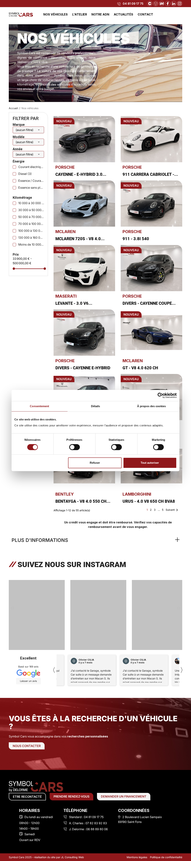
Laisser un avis (28, 681)
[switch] (74, 447)
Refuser (95, 462)
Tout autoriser (150, 462)
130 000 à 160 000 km (31, 237)
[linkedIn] (173, 3)
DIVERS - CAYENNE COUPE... (149, 303)
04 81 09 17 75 (133, 3)
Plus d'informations (40, 540)
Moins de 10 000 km (31, 244)
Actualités (123, 14)
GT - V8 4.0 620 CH (140, 368)
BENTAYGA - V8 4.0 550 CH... (82, 501)
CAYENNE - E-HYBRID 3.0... (80, 174)
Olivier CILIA (86, 659)
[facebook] (167, 3)
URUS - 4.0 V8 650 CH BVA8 (149, 501)
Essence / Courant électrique (31, 181)
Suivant (172, 510)
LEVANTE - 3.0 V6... (73, 303)
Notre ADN (100, 14)
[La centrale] (149, 3)
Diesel (25, 174)
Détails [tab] (95, 406)
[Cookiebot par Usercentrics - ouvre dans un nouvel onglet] (160, 395)
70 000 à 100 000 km (31, 224)
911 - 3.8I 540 (136, 238)
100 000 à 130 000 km (31, 231)
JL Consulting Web (72, 857)
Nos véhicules (55, 14)
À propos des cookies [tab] (151, 406)
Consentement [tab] (39, 406)
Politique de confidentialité (166, 857)
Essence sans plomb (31, 187)
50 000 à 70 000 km (31, 217)
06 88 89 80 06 (97, 829)
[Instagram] (179, 3)
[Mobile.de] (161, 3)
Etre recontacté (27, 796)
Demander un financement (123, 796)
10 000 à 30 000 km (31, 203)
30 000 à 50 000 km (31, 210)
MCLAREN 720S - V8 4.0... (80, 238)
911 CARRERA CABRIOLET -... (150, 174)
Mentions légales (137, 857)
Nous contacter (27, 746)
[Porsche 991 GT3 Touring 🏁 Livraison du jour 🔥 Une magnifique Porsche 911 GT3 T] (37, 616)
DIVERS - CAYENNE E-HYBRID (82, 368)
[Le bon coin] (155, 3)
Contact (145, 14)
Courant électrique (31, 167)
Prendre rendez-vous (71, 796)
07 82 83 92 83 (96, 823)
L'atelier (79, 14)
